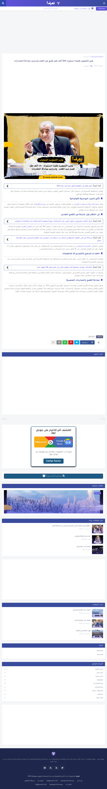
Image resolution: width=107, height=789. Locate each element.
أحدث (102, 419)
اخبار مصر (86, 57)
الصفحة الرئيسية (97, 57)
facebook (100, 651)
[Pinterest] (70, 342)
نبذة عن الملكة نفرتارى (82, 536)
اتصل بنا (41, 781)
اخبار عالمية (53, 669)
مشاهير (53, 694)
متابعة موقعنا (53, 461)
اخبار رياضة (53, 676)
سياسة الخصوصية (67, 781)
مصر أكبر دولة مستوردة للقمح (87, 204)
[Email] (59, 342)
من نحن (79, 781)
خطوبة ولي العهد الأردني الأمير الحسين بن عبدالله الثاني (71, 526)
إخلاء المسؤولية (52, 781)
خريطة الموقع (30, 781)
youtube (100, 655)
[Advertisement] (53, 32)
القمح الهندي (26, 227)
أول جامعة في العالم (82, 9)
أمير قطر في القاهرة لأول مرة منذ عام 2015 (74, 186)
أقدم (4, 419)
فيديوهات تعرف (53, 691)
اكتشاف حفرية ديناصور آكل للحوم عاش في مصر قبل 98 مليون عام (64, 267)
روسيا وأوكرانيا (40, 204)
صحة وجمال (53, 687)
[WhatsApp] (65, 342)
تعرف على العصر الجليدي (90, 507)
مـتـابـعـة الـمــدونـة (54, 476)
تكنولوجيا (53, 680)
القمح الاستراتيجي (83, 246)
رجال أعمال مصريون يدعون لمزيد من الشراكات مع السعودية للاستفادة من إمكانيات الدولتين (53, 221)
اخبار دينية (53, 698)
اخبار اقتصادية (53, 684)
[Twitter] (76, 342)
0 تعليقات (86, 66)
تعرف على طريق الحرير (82, 620)
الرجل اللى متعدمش (83, 547)
